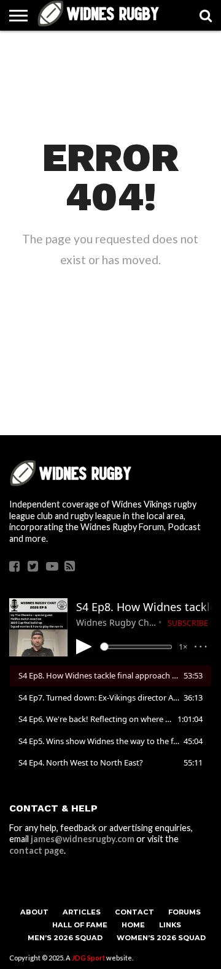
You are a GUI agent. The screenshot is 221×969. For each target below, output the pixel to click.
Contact (134, 912)
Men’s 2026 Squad (65, 937)
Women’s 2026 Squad (161, 937)
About (34, 912)
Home (133, 925)
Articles (82, 912)
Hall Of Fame (79, 925)
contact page (36, 850)
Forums (184, 912)
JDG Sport (88, 958)
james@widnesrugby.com (82, 839)
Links (170, 925)
